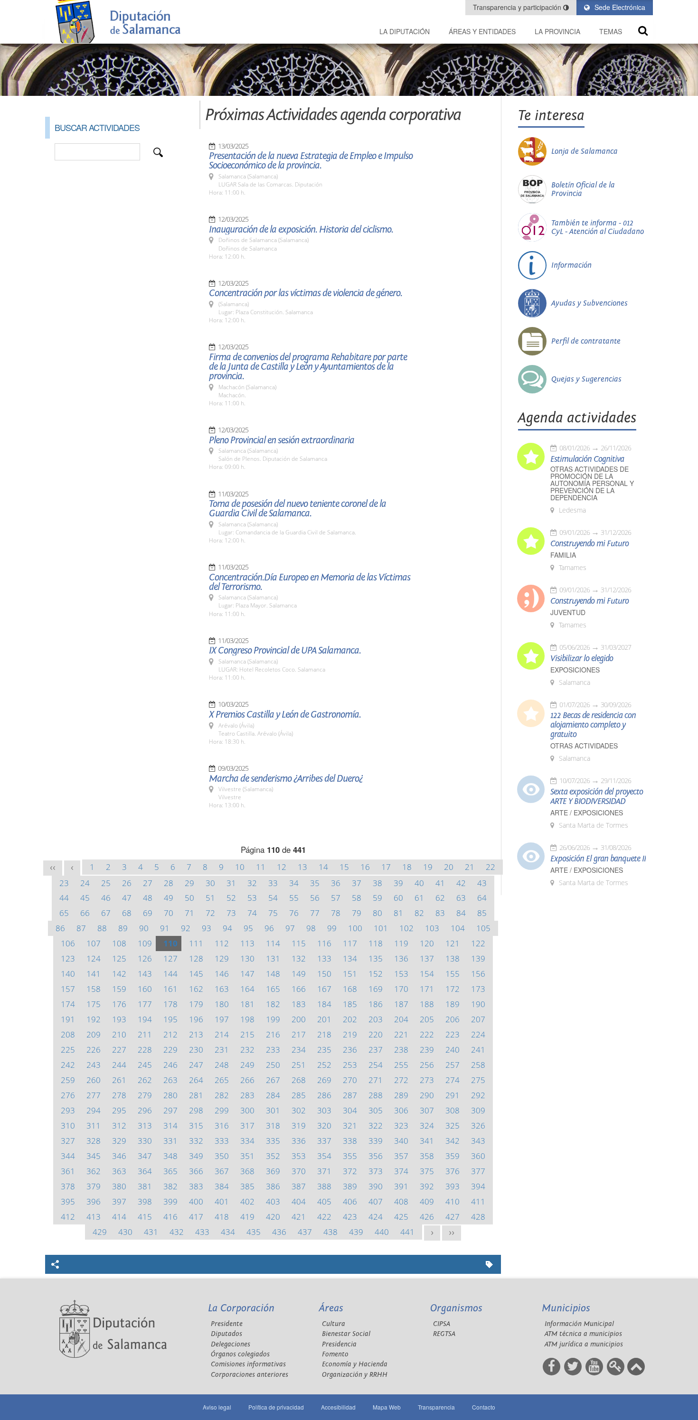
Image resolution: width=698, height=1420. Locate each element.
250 (273, 1064)
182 (273, 1004)
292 (478, 1095)
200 (299, 1019)
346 (119, 1155)
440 (382, 1231)
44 (64, 897)
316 (222, 1125)
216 (273, 1034)
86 (60, 928)
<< (53, 867)
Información (571, 265)
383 (196, 1186)
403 (273, 1201)
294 (93, 1110)
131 (273, 958)
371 (324, 1171)
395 (68, 1201)
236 (350, 1049)
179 (196, 1004)
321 (350, 1125)
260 (93, 1079)
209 (93, 1034)
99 (332, 928)
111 (196, 943)
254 (375, 1064)
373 (375, 1171)
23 (64, 883)
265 (222, 1079)
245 (145, 1064)
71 (189, 912)
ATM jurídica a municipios (584, 1344)
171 (427, 988)
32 (252, 883)
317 (247, 1125)
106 (68, 943)
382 (170, 1186)
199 (273, 1019)
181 (247, 1004)
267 (273, 1079)
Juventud (567, 612)
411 (478, 1201)
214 (222, 1034)
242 (68, 1064)
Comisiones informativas (248, 1364)
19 (428, 866)
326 (478, 1125)
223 (452, 1034)
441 (407, 1231)
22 (490, 866)
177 (145, 1004)
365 (170, 1171)
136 (401, 958)
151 (350, 973)
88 (102, 928)
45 (85, 897)
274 (452, 1079)
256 (427, 1064)
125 (119, 958)
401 (222, 1201)
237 (375, 1049)
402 (247, 1201)
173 (478, 988)
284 (273, 1095)
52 (231, 897)
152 (375, 973)
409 (427, 1201)
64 (482, 897)
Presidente (227, 1324)
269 (324, 1079)
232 (247, 1049)
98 (311, 928)
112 (222, 943)
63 (461, 897)
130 (247, 958)
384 (222, 1186)
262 (145, 1079)
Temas (610, 31)
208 (68, 1034)
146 (222, 973)
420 (273, 1216)
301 (273, 1110)
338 (350, 1140)
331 (170, 1140)
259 (68, 1079)
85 (482, 912)
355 (350, 1155)
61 (419, 897)
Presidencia (339, 1344)
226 (93, 1049)
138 (452, 958)
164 (247, 988)
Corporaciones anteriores (249, 1375)
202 (350, 1019)
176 (119, 1004)
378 (68, 1186)
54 (273, 897)
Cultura (333, 1324)
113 (247, 943)
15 (344, 866)
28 (168, 883)
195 (170, 1019)
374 (401, 1171)
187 (401, 1004)
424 (375, 1216)
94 (227, 928)
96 (269, 928)
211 (145, 1034)
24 (85, 883)
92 (185, 928)
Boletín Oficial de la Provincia (583, 189)
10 (240, 866)
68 (127, 912)
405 (324, 1201)
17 (386, 866)
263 (170, 1079)
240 (452, 1049)
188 (427, 1004)
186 (375, 1004)
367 (222, 1171)
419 (247, 1216)
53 (252, 897)
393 (452, 1186)
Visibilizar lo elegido (581, 658)
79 (356, 912)
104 (458, 928)
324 (427, 1125)
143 (145, 973)
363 (119, 1171)
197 (222, 1019)
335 (273, 1140)
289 (401, 1095)
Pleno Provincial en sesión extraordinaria (281, 440)
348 (170, 1155)
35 (315, 883)
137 (427, 958)
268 (299, 1079)
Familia (563, 555)
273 (427, 1079)
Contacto (483, 1407)
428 (478, 1216)
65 (64, 912)
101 (381, 928)
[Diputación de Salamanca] (121, 21)
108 (119, 943)
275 (478, 1079)
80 (377, 912)
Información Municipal (579, 1324)
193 (119, 1019)
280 (170, 1095)
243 (93, 1064)
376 (452, 1171)
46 (106, 897)
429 (100, 1231)
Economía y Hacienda (354, 1364)
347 (145, 1155)
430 (125, 1231)
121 (452, 943)
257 (452, 1064)
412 (68, 1216)
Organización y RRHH (354, 1375)
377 (478, 1171)
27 (147, 883)
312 (119, 1125)
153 (401, 973)
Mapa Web (387, 1407)
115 (299, 943)
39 (398, 883)
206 (452, 1019)
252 (324, 1064)
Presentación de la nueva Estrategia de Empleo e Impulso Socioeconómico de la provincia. (311, 160)
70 (168, 912)
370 (299, 1171)
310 (68, 1125)
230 (196, 1049)
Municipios (566, 1308)
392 (427, 1186)
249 (247, 1064)
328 (93, 1140)
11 (260, 866)
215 (247, 1034)
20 (448, 866)
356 (375, 1155)
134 (350, 958)
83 (440, 912)
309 (478, 1110)
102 (406, 928)
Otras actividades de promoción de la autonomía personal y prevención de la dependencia (592, 483)
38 (377, 883)
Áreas (331, 1308)
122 (478, 943)
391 (401, 1186)
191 (68, 1019)
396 (93, 1201)
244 (119, 1064)
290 (427, 1095)
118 (375, 943)
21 (469, 866)
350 (222, 1155)
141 (93, 973)
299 (222, 1110)
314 (170, 1125)
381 (145, 1186)
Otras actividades (584, 745)
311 (93, 1125)
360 (478, 1155)
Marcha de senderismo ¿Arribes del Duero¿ (286, 779)
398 (145, 1201)
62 (440, 897)
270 (350, 1079)
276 (68, 1095)
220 (375, 1034)
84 (461, 912)
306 (401, 1110)
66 (85, 912)
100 (355, 928)
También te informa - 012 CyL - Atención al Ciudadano (597, 227)
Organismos (456, 1308)
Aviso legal (217, 1407)
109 (145, 943)
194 (145, 1019)
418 (222, 1216)
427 (452, 1216)
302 (299, 1110)
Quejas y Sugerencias (586, 379)
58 (356, 897)
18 (407, 866)
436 (279, 1231)
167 (324, 988)
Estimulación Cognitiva (587, 459)
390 (375, 1186)
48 (147, 897)
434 (228, 1231)
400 (196, 1201)
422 (324, 1216)
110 (170, 943)
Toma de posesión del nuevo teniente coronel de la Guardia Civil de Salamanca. (297, 508)
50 (189, 897)
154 (427, 973)
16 (365, 866)
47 (127, 897)
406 (350, 1201)
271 (375, 1079)
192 (93, 1019)
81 (398, 912)
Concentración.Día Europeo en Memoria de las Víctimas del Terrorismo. (309, 582)
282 (222, 1095)
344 (68, 1155)
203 (375, 1019)
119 (401, 943)
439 (356, 1231)
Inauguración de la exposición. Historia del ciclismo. (301, 229)
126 (145, 958)
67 (106, 912)
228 (145, 1049)
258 (478, 1064)
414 (119, 1216)
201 (324, 1019)
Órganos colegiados (240, 1354)
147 (247, 973)
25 (106, 883)
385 (247, 1186)
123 (68, 958)
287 (350, 1095)
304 (350, 1110)
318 (273, 1125)
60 (398, 897)
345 (93, 1155)
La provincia (557, 31)
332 (196, 1140)
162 (196, 988)
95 (248, 928)
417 (196, 1216)
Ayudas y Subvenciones (589, 303)
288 (375, 1095)
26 (127, 883)
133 (324, 958)
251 (299, 1064)
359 (452, 1155)
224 (478, 1034)
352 (273, 1155)
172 (452, 988)
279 (145, 1095)
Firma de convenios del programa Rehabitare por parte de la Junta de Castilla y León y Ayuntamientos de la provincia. (308, 367)
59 (377, 897)
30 (210, 883)
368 (247, 1171)
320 (324, 1125)
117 (350, 943)
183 (299, 1004)
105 (483, 928)
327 (68, 1140)
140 (68, 973)
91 (165, 928)
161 (170, 988)
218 (324, 1034)
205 (427, 1019)
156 (478, 973)
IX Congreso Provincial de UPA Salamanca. (285, 650)
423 (350, 1216)
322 (375, 1125)
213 (196, 1034)
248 (222, 1064)
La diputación (404, 31)
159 (119, 988)
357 (401, 1155)
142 (119, 973)
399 (170, 1201)
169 (375, 988)
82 (419, 912)
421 (299, 1216)
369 (273, 1171)
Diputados (226, 1334)
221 (401, 1034)
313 (145, 1125)
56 (315, 897)
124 (93, 958)
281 (196, 1095)
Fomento (335, 1354)
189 (452, 1004)
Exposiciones (575, 669)
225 (68, 1049)
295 (119, 1110)
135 (375, 958)
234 (299, 1049)
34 (294, 883)
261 (119, 1079)
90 (144, 928)
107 (93, 943)
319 (299, 1125)
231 (222, 1049)
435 (253, 1231)
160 (145, 988)
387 (299, 1186)
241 (478, 1049)
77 (315, 912)
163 (222, 988)
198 (247, 1019)
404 (299, 1201)
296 (145, 1110)
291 (452, 1095)
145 (196, 973)
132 (299, 958)
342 (452, 1140)
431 (151, 1231)
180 (222, 1004)
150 (324, 973)
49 (168, 897)
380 (119, 1186)
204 (401, 1019)
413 (93, 1216)
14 (323, 866)
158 (93, 988)
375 (427, 1171)
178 (170, 1004)
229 (170, 1049)
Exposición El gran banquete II (598, 859)
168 (350, 988)
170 (401, 988)
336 (299, 1140)
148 (273, 973)
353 (299, 1155)
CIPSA (441, 1324)
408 (401, 1201)
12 (281, 866)
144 (170, 973)
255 (401, 1064)
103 (432, 928)
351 (247, 1155)
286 (324, 1095)
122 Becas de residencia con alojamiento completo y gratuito (593, 725)
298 (196, 1110)
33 (273, 883)
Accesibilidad (338, 1407)
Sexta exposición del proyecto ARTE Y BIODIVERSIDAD (596, 796)
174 (68, 1004)
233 (273, 1049)
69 (147, 912)
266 (247, 1079)
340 (401, 1140)
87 (81, 928)
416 (170, 1216)
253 (350, 1064)
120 (427, 943)
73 (231, 912)
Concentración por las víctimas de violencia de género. (305, 293)
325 (452, 1125)
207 (478, 1019)
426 (427, 1216)
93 (206, 928)
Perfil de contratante (586, 341)
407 (375, 1201)
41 (440, 883)
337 (324, 1140)
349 (196, 1155)
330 (145, 1140)
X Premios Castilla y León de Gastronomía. (285, 714)
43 (482, 883)
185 (350, 1004)
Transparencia (436, 1407)
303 (324, 1110)
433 (202, 1231)
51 (210, 897)
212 (170, 1034)
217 (299, 1034)
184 (324, 1004)
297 (170, 1110)
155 (452, 973)
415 (145, 1216)
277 (93, 1095)
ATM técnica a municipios (583, 1334)
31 (231, 883)
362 (93, 1171)
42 (461, 883)
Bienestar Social (346, 1334)
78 (335, 912)
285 (299, 1095)
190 (478, 1004)
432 (177, 1231)
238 (401, 1049)
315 (196, 1125)
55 (294, 897)
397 (119, 1201)
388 (324, 1186)
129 (222, 958)
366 (196, 1171)
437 (305, 1231)
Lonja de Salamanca (584, 151)
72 (210, 912)
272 (401, 1079)
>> (451, 1232)
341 (427, 1140)
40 (419, 883)
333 (222, 1140)
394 (478, 1186)
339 (375, 1140)
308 (452, 1110)
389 (350, 1186)
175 (93, 1004)
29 (189, 883)
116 (324, 943)
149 (299, 973)
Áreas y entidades (482, 31)
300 (247, 1110)
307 (427, 1110)
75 (273, 912)
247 (196, 1064)
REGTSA (444, 1334)
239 (427, 1049)
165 (273, 988)
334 (247, 1140)
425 (401, 1216)
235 (324, 1049)
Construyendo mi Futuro (589, 544)
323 (401, 1125)
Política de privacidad (276, 1407)
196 (196, 1019)
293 (68, 1110)
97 (290, 928)
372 (350, 1171)
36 (335, 883)
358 (427, 1155)
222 (427, 1034)
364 (145, 1171)
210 (119, 1034)
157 (68, 988)
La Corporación (241, 1308)
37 (356, 883)
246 (170, 1064)
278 (119, 1095)
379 (93, 1186)
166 (299, 988)
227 (119, 1049)
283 (247, 1095)
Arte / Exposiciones (586, 812)
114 (273, 943)
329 (119, 1140)
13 (302, 866)
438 (330, 1231)
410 (452, 1201)
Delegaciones (230, 1344)
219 (350, 1034)
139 (478, 958)
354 (324, 1155)
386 (273, 1186)
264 (196, 1079)
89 (123, 928)
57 (335, 897)
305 (375, 1110)
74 (252, 912)
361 (68, 1171)
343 (478, 1140)
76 (294, 912)
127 (170, 958)
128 (196, 958)
